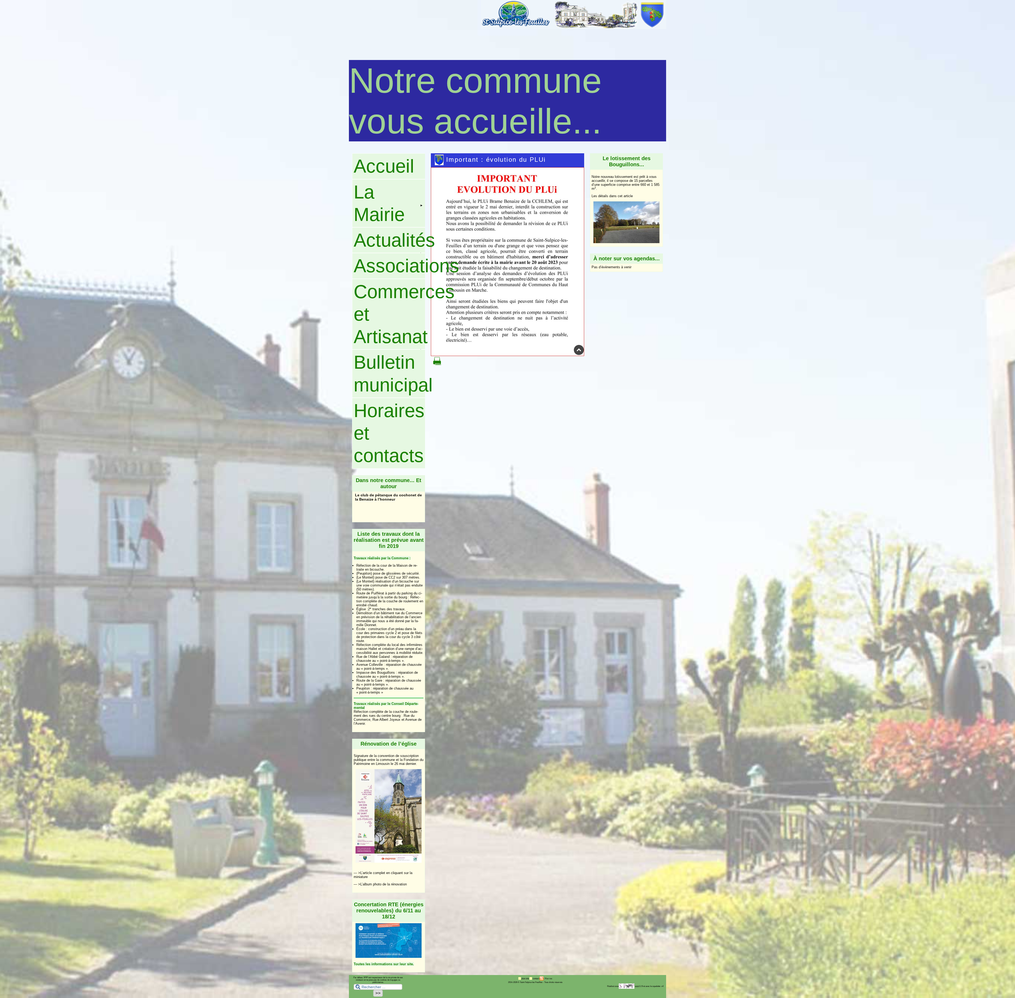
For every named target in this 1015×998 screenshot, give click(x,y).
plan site (525, 978)
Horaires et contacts (389, 433)
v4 (662, 986)
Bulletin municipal (389, 373)
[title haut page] (579, 354)
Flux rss (548, 978)
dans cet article (621, 196)
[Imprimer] (437, 364)
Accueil (384, 166)
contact (536, 978)
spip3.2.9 (639, 986)
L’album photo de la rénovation (383, 884)
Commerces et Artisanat (389, 314)
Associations (389, 265)
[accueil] (573, 28)
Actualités (389, 240)
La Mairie (379, 203)
